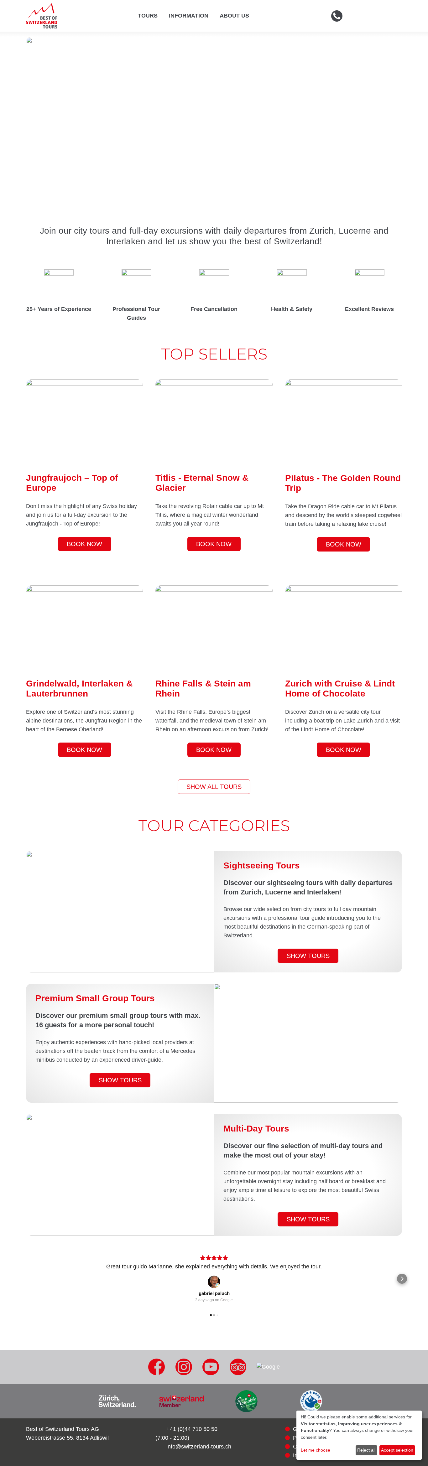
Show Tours (308, 955)
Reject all (366, 1450)
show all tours (214, 786)
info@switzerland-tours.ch (198, 1446)
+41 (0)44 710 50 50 (191, 1429)
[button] (26, 1279)
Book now (84, 544)
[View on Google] (214, 1282)
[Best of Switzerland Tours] (41, 16)
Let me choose (315, 1450)
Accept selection (397, 1450)
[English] (387, 15)
